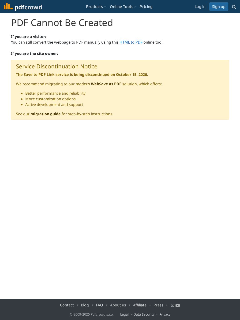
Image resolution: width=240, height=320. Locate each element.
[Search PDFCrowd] (234, 6)
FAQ (99, 305)
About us (118, 305)
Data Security (144, 314)
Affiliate (139, 305)
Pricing (146, 6)
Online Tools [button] (121, 6)
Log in (200, 6)
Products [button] (94, 6)
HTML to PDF (131, 42)
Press (158, 305)
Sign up (218, 6)
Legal (124, 314)
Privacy (164, 314)
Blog (85, 305)
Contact (67, 305)
